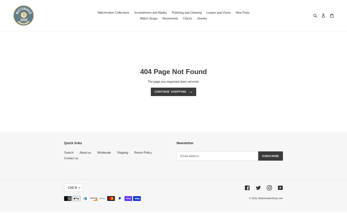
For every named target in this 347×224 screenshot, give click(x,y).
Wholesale (104, 152)
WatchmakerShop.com (270, 198)
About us (85, 152)
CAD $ (72, 187)
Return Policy (143, 152)
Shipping (122, 152)
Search (68, 152)
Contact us (71, 158)
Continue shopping (170, 91)
